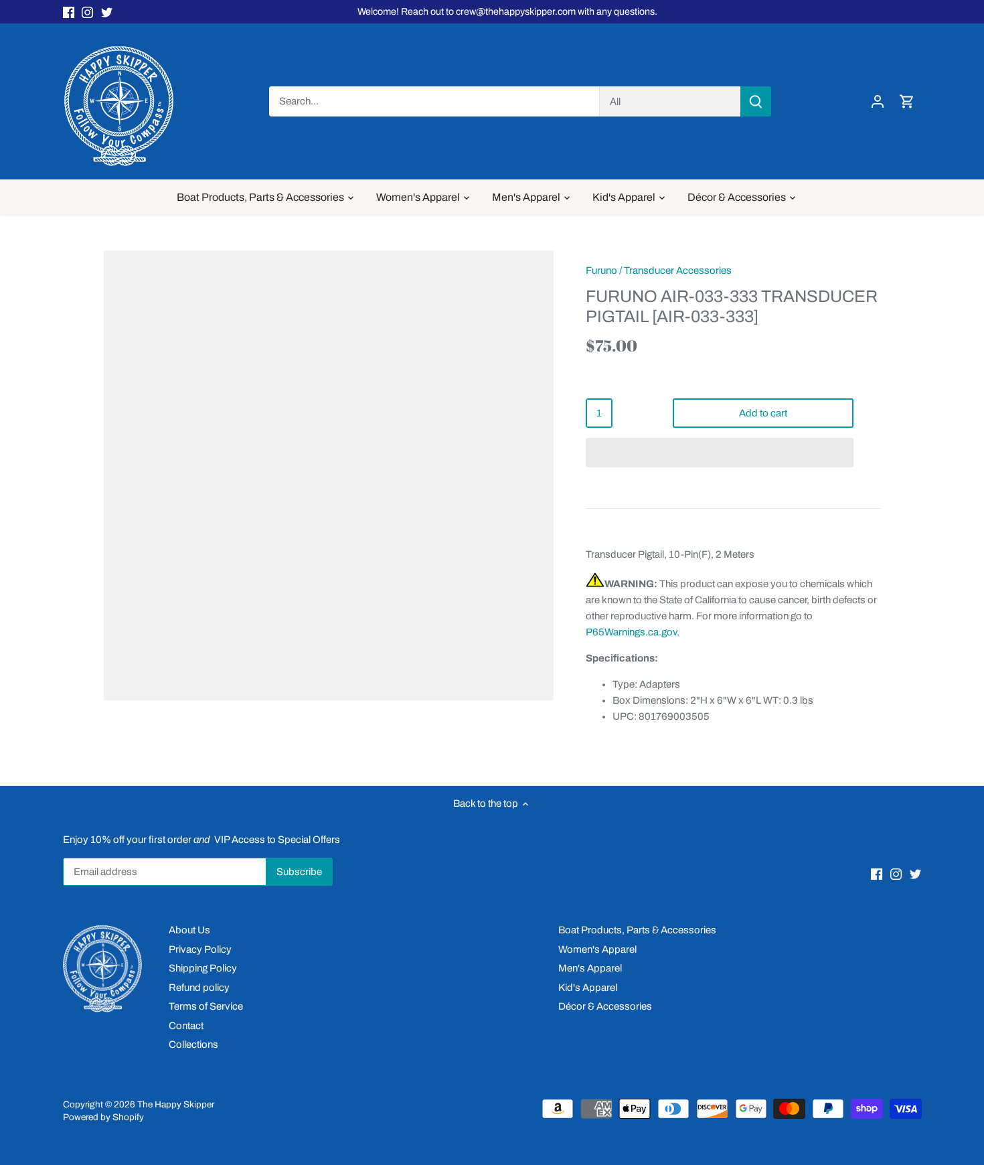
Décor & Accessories (605, 1006)
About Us (189, 930)
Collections (193, 1044)
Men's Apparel (590, 968)
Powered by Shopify (103, 1117)
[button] (719, 452)
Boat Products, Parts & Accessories (637, 930)
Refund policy (199, 987)
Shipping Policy (203, 968)
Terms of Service (206, 1006)
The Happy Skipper (175, 1104)
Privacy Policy (200, 949)
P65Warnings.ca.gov (631, 632)
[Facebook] (68, 12)
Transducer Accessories (678, 270)
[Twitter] (106, 12)
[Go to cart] (907, 101)
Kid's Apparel (587, 987)
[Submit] (755, 101)
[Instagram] (87, 12)
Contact (186, 1025)
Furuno (601, 270)
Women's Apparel (597, 949)
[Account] (877, 101)
